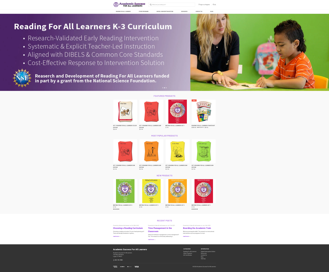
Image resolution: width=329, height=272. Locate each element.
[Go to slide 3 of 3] (327, 50)
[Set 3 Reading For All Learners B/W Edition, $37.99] (177, 151)
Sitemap (203, 258)
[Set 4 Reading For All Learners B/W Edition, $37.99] (204, 151)
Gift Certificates (187, 255)
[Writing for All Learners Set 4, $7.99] (125, 191)
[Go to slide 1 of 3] (1, 50)
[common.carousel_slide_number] (164, 52)
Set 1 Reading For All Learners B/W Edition (150, 126)
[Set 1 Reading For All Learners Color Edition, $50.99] (125, 111)
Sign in (202, 4)
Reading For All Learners (123, 11)
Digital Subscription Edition (165, 11)
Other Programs (143, 11)
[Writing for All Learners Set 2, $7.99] (177, 191)
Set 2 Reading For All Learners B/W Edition (150, 166)
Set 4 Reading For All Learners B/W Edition (202, 166)
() (215, 4)
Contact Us (199, 11)
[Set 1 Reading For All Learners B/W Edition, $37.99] (151, 111)
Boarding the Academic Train (197, 228)
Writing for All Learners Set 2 (175, 205)
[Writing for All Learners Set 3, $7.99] (151, 191)
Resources (184, 11)
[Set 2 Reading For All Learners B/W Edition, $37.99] (151, 151)
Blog (211, 11)
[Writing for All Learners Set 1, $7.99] (177, 111)
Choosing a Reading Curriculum (128, 228)
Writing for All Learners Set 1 (175, 125)
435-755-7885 (119, 260)
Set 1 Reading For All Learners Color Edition (125, 126)
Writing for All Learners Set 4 (122, 205)
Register (207, 4)
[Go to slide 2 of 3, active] (164, 87)
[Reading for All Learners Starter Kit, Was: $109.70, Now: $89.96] (204, 111)
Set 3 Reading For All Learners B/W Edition (176, 166)
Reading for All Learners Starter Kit (203, 125)
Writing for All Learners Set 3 (148, 205)
